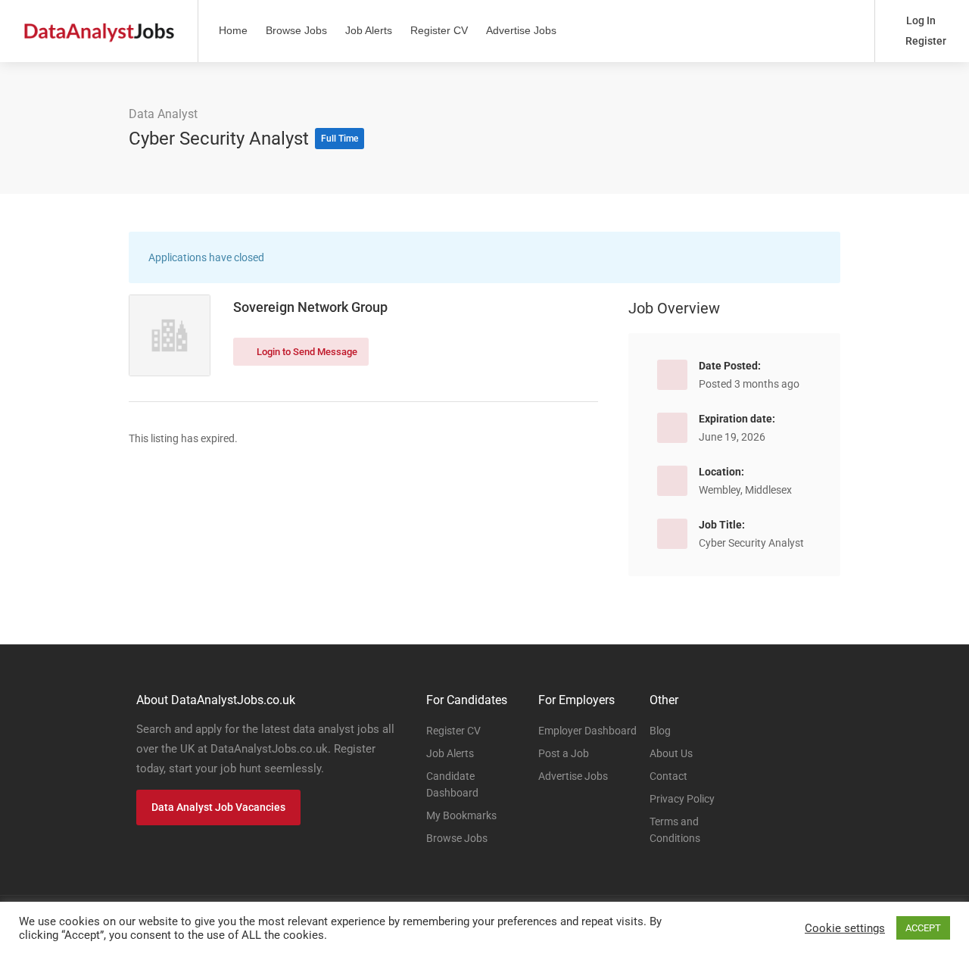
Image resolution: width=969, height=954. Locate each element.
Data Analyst (163, 114)
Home (233, 30)
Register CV (439, 30)
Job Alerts (368, 30)
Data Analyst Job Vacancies (218, 807)
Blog (660, 731)
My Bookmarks (461, 815)
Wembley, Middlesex (745, 490)
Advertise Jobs (521, 30)
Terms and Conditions (675, 829)
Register (924, 41)
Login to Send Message (305, 351)
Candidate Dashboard (452, 784)
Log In (920, 20)
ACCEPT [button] (923, 928)
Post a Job (563, 753)
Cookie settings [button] (845, 928)
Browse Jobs (296, 30)
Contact (668, 776)
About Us (671, 753)
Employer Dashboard (587, 731)
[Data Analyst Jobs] (99, 23)
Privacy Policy (682, 799)
